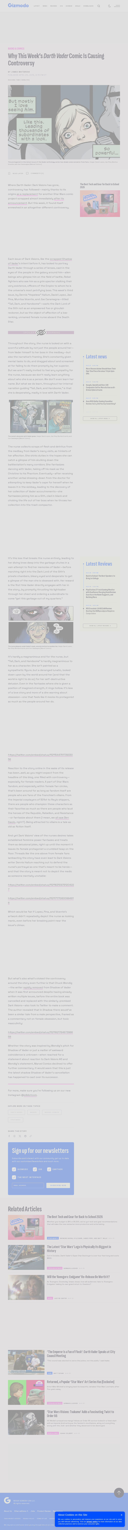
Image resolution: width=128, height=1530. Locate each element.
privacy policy (92, 1522)
